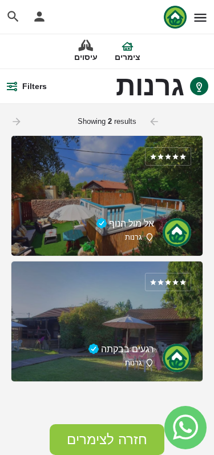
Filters (34, 86)
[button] (107, 439)
